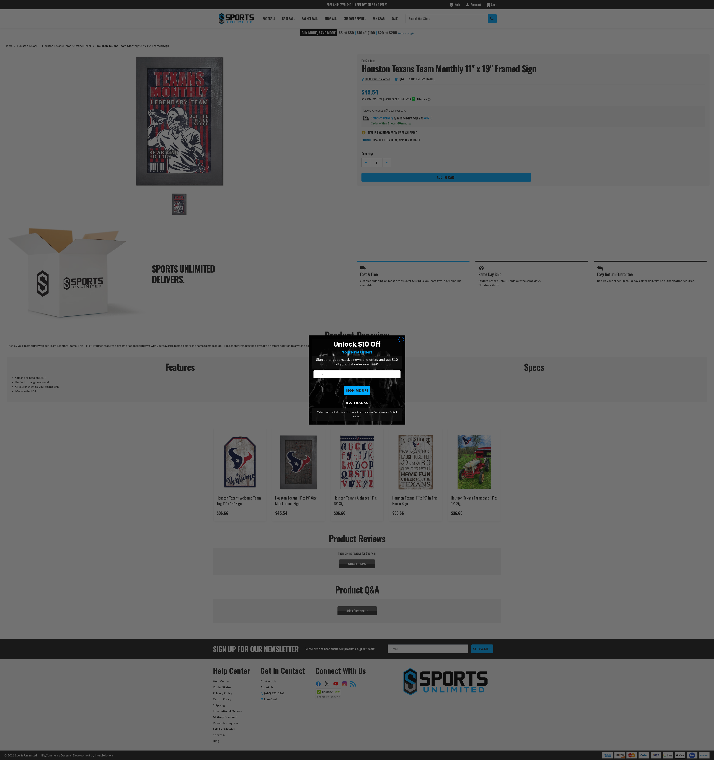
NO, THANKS (357, 403)
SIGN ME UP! (357, 390)
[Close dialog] (401, 339)
